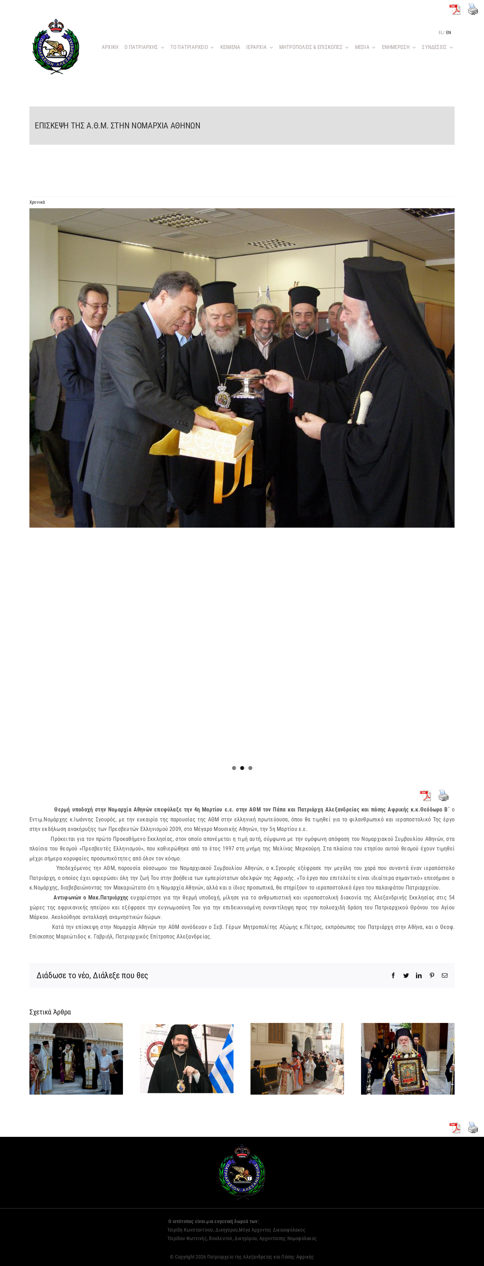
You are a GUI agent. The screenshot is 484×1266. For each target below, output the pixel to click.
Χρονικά (37, 202)
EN (448, 32)
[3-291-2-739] (242, 368)
